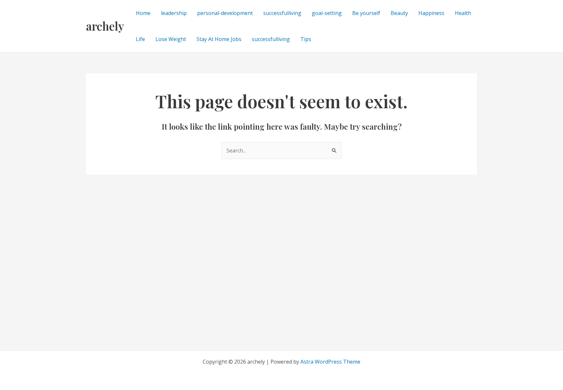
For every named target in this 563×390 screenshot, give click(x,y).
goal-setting (327, 13)
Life (140, 39)
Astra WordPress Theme (330, 361)
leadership (174, 13)
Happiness (431, 13)
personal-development (225, 13)
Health (463, 13)
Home (143, 13)
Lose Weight (170, 39)
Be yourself (366, 13)
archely (105, 26)
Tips (305, 39)
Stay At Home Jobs (218, 39)
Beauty (399, 13)
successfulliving (282, 13)
